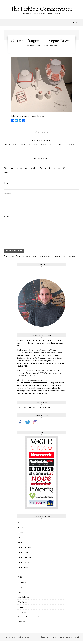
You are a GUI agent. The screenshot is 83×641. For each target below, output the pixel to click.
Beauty (21, 528)
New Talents (23, 597)
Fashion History (24, 552)
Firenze (21, 572)
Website (7, 194)
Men (20, 592)
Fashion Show (24, 562)
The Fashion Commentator (41, 8)
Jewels (20, 587)
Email (7, 183)
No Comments (41, 132)
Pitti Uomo (22, 602)
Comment (9, 216)
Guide (20, 577)
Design (21, 533)
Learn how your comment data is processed (57, 256)
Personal (21, 622)
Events (21, 537)
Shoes (20, 607)
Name (7, 172)
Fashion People (24, 557)
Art (19, 523)
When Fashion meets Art (28, 617)
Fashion (21, 542)
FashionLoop (23, 567)
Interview (22, 582)
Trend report (23, 612)
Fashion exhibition (25, 547)
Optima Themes (23, 637)
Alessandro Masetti (50, 45)
